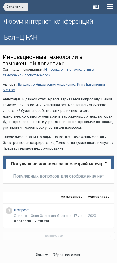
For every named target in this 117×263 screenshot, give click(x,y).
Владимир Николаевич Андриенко (46, 84)
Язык (40, 255)
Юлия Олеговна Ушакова (51, 216)
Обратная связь (67, 255)
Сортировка (98, 197)
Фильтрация (71, 197)
